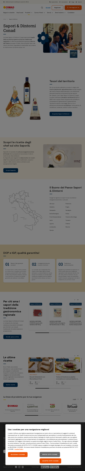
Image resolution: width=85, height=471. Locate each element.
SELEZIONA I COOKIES (18, 454)
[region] (43, 444)
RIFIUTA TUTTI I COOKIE (49, 454)
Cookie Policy (18, 449)
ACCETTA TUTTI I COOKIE (50, 461)
